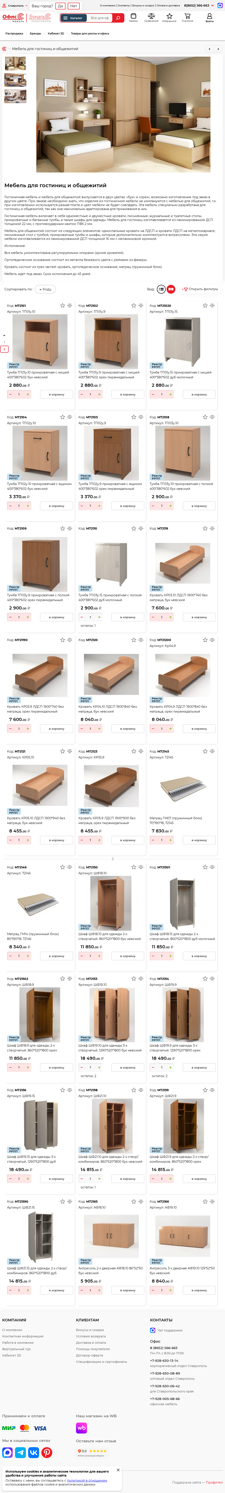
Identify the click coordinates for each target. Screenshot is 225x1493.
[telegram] (20, 1453)
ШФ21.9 (170, 1096)
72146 (26, 873)
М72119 (162, 528)
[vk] (7, 1453)
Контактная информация (23, 1336)
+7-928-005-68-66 (165, 1399)
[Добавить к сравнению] (69, 305)
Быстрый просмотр (40, 331)
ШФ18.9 (28, 985)
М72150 (92, 867)
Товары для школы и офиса (90, 33)
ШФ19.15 (28, 1096)
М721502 (21, 979)
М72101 (20, 306)
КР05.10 (28, 757)
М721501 (163, 867)
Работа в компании (18, 1343)
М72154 (163, 979)
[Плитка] (171, 289)
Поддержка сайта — (197, 1482)
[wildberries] (81, 1428)
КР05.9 (99, 757)
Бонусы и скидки (143, 5)
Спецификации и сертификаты (101, 1362)
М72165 (92, 1202)
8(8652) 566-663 (196, 5)
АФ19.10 (171, 1207)
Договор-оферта (89, 1355)
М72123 (91, 751)
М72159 (163, 1090)
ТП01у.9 (99, 312)
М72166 (163, 1202)
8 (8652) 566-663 (164, 1348)
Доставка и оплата (91, 1343)
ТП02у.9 (100, 423)
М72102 (92, 306)
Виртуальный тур (16, 1349)
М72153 (91, 979)
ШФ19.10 (100, 985)
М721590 (21, 1202)
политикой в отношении (87, 1480)
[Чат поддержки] (220, 5)
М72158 (92, 1090)
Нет (73, 6)
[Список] (161, 289)
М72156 (20, 1090)
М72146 (21, 867)
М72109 (21, 528)
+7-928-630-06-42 (165, 1386)
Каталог (76, 18)
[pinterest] (46, 1453)
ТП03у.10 (171, 423)
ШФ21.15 (28, 1207)
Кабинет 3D (56, 33)
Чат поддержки (170, 1330)
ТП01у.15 (171, 312)
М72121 (20, 751)
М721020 (164, 306)
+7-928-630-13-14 (164, 1360)
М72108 (163, 417)
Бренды (35, 33)
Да (60, 6)
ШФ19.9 (171, 985)
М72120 (92, 640)
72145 (169, 757)
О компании (108, 5)
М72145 (163, 751)
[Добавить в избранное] (62, 305)
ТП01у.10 (28, 312)
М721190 (21, 640)
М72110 (91, 528)
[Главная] (4, 49)
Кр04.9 (170, 646)
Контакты (124, 5)
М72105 (92, 417)
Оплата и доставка (168, 5)
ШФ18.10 (100, 873)
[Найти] (118, 18)
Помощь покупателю (93, 1349)
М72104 (21, 417)
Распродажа (14, 33)
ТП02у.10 (29, 423)
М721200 (164, 640)
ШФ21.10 (100, 1096)
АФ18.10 (99, 1207)
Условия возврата (91, 1336)
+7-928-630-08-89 (165, 1373)
